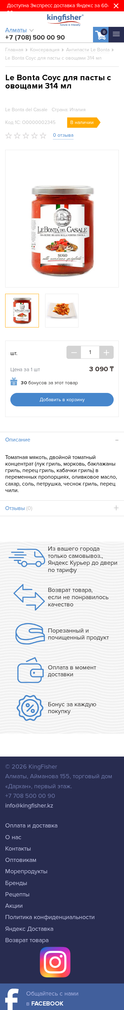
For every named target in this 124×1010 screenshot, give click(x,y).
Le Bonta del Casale (26, 110)
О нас (13, 837)
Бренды (16, 883)
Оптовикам (21, 860)
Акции (14, 905)
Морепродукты (26, 871)
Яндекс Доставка (29, 929)
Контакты (18, 848)
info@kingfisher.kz (29, 805)
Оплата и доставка (31, 825)
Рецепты (17, 894)
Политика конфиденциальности (50, 917)
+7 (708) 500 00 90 (35, 37)
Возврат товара (27, 940)
